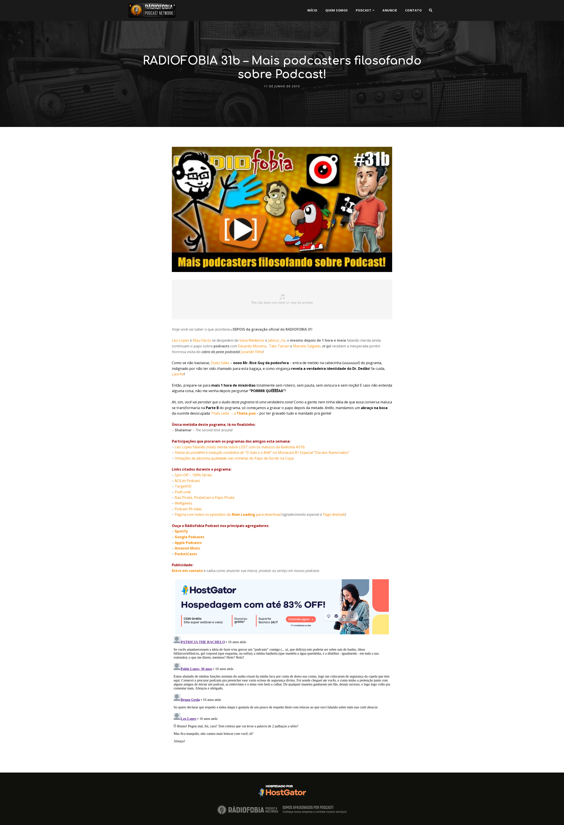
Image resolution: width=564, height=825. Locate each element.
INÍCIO (312, 10)
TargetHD (183, 486)
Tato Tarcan (279, 346)
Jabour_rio (276, 340)
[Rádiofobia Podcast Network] (152, 10)
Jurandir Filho (252, 351)
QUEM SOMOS (336, 10)
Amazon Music (187, 548)
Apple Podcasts (188, 542)
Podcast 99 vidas (188, 509)
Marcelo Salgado (307, 346)
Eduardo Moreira (252, 346)
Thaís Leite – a (233, 413)
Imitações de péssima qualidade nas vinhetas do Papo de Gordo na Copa (234, 458)
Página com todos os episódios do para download (228, 514)
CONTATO (413, 10)
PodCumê (183, 492)
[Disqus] (282, 689)
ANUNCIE (389, 10)
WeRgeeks (183, 503)
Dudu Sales (220, 362)
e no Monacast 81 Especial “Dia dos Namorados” (262, 452)
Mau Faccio (202, 340)
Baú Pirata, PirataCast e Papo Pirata (204, 497)
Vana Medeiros (251, 340)
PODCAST (363, 10)
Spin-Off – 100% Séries (193, 475)
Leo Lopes (180, 340)
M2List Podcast (187, 480)
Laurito (178, 374)
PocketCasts (186, 553)
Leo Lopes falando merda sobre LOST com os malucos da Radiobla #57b (240, 447)
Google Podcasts (189, 536)
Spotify (181, 531)
